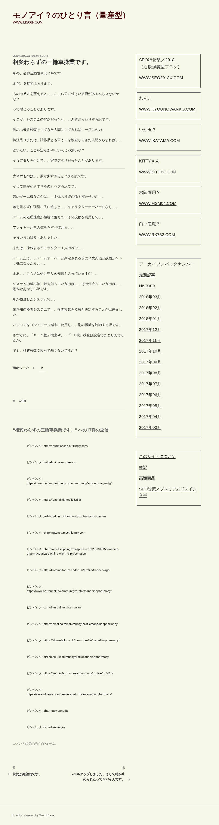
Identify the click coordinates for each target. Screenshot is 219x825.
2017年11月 (150, 340)
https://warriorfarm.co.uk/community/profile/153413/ (78, 673)
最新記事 (147, 275)
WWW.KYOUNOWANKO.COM (167, 109)
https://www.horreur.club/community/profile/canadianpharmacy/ (69, 591)
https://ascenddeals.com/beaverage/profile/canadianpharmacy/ (69, 694)
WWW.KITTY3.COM (157, 172)
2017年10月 (150, 351)
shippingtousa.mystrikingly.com (64, 532)
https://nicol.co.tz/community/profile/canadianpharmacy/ (80, 624)
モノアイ (44, 56)
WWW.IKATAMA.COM (159, 140)
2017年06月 (150, 395)
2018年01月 (150, 318)
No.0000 (147, 286)
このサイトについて (157, 456)
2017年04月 (150, 416)
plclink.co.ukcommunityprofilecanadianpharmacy (76, 656)
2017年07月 (150, 384)
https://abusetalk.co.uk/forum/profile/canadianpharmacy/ (81, 640)
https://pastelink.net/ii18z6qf (62, 499)
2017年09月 (150, 362)
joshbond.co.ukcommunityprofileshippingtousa (74, 516)
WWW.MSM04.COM (157, 203)
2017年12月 (150, 329)
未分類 (22, 401)
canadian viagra (54, 727)
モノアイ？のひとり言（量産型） (71, 15)
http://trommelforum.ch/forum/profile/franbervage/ (76, 570)
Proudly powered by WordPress (33, 815)
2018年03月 (150, 297)
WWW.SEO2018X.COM (161, 77)
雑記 (143, 467)
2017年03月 (150, 427)
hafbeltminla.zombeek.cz (60, 462)
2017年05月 (150, 405)
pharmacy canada (55, 710)
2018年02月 (150, 308)
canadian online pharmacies (62, 607)
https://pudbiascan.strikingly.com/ (65, 445)
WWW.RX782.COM (157, 234)
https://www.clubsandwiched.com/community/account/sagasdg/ (69, 483)
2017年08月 (150, 373)
